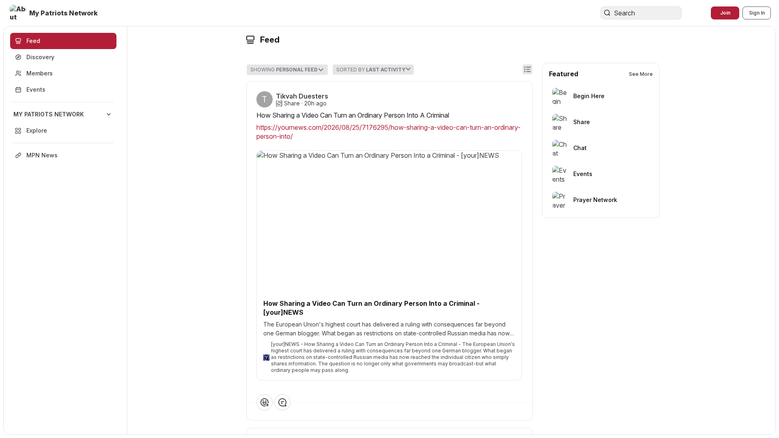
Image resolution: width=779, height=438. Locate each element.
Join (725, 13)
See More (641, 74)
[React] (264, 402)
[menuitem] (63, 122)
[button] (54, 13)
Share (292, 103)
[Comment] (282, 402)
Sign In (757, 13)
